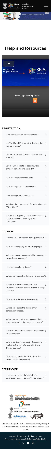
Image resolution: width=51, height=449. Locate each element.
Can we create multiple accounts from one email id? (24, 156)
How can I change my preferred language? (24, 246)
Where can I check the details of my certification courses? (21, 309)
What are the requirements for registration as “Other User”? (25, 206)
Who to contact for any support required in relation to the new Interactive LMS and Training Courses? (24, 345)
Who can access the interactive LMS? (22, 134)
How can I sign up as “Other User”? (21, 186)
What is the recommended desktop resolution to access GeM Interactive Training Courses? (25, 287)
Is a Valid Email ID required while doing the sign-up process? (24, 145)
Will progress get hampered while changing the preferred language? (24, 257)
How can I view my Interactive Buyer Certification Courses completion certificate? (25, 376)
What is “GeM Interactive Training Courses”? (25, 237)
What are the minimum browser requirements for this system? (25, 332)
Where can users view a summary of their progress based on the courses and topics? (24, 321)
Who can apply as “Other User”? (20, 195)
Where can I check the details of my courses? (25, 276)
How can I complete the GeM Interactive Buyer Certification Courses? (23, 358)
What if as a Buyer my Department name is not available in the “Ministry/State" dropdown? (24, 218)
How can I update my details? (18, 267)
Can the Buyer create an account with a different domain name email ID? (22, 167)
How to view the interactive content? (22, 299)
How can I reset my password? (19, 177)
